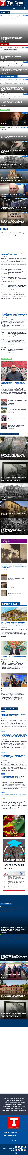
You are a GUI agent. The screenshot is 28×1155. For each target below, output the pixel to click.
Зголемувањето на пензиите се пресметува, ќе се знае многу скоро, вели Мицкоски (14, 795)
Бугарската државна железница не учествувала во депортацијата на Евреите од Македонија (13, 566)
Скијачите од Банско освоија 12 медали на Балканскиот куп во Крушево (13, 253)
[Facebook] (12, 1140)
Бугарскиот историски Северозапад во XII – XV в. (14, 656)
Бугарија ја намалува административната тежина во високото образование (13, 777)
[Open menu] (14, 8)
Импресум (6, 1132)
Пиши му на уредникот (10, 1135)
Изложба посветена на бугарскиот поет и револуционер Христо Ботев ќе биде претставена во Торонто (13, 756)
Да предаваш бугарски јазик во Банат (12, 689)
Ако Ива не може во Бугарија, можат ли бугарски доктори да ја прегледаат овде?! (13, 383)
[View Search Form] (24, 8)
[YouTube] (15, 1140)
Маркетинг (14, 1132)
